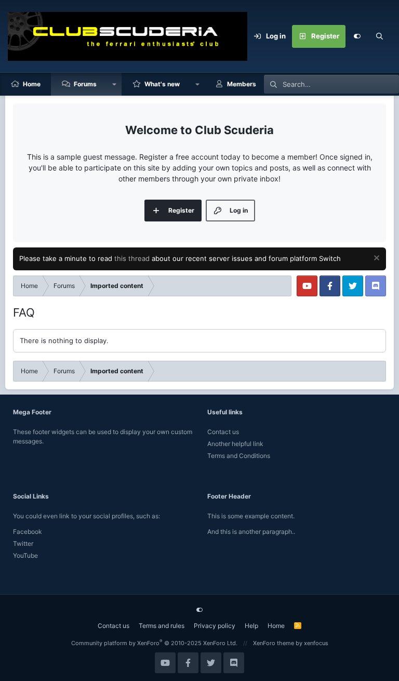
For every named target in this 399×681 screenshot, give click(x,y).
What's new (162, 84)
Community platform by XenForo (154, 643)
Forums (85, 84)
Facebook (27, 531)
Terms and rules (161, 626)
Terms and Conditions (238, 456)
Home (32, 84)
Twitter (23, 543)
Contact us (223, 432)
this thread (132, 258)
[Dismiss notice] (375, 259)
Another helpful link (235, 444)
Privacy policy (214, 626)
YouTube (25, 555)
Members (241, 84)
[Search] (379, 36)
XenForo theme (273, 643)
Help (251, 626)
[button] (114, 84)
